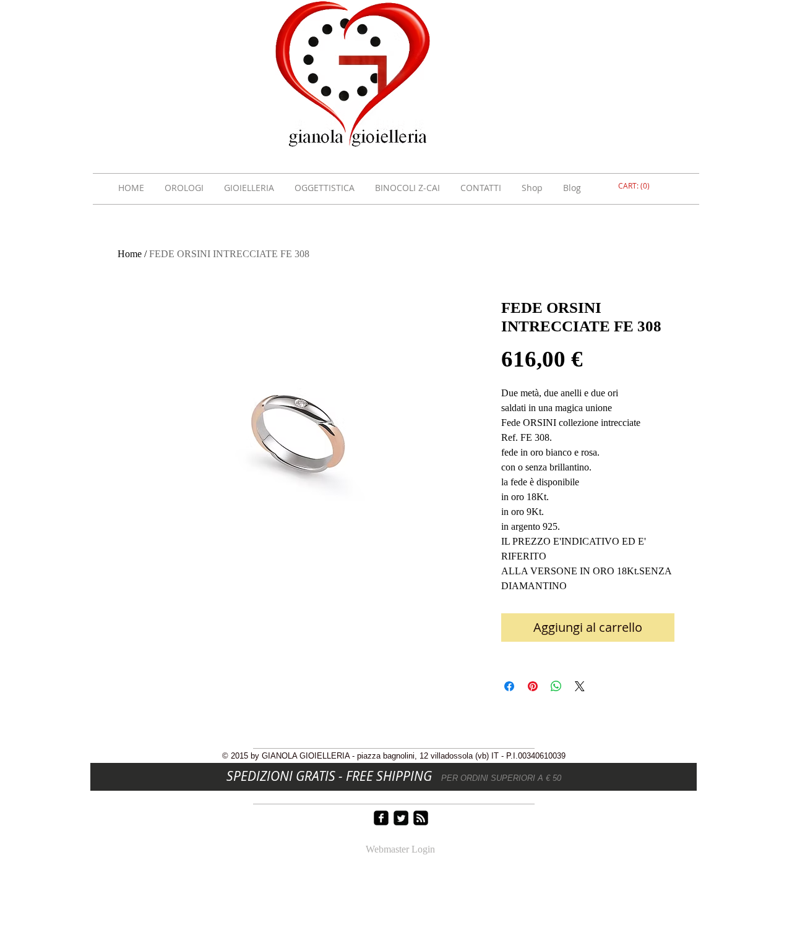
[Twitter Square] (401, 818)
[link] (635, 186)
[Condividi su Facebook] (509, 686)
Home (130, 254)
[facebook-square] (381, 818)
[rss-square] (420, 818)
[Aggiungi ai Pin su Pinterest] (532, 686)
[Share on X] (579, 686)
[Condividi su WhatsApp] (556, 686)
